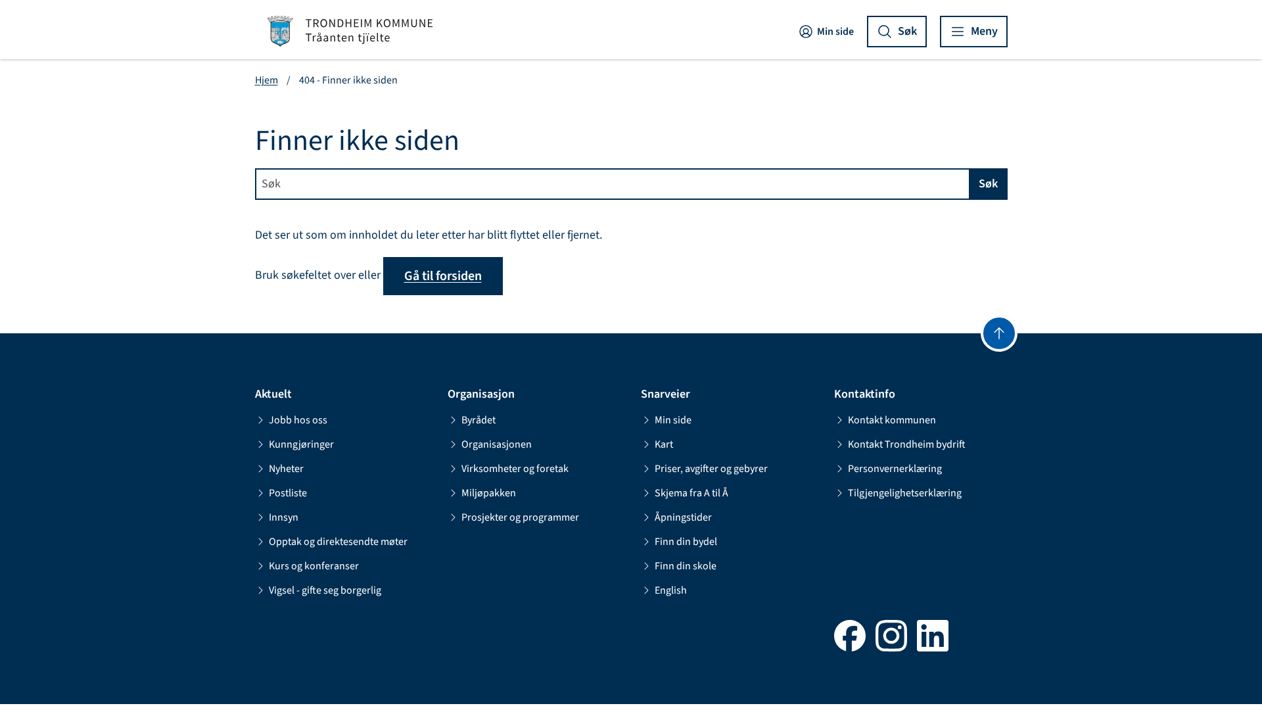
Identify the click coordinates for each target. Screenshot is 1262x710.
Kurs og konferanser (314, 566)
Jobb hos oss (298, 420)
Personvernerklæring (895, 469)
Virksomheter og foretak (515, 469)
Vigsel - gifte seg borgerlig (325, 590)
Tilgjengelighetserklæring (905, 493)
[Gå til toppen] (999, 333)
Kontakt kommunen (892, 420)
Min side (835, 31)
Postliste (288, 493)
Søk (988, 184)
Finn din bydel (686, 541)
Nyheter (286, 469)
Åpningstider (683, 517)
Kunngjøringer (301, 444)
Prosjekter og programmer (520, 517)
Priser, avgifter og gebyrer (711, 469)
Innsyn (283, 517)
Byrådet (478, 420)
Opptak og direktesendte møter (338, 541)
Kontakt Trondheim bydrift (907, 444)
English (671, 590)
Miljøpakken (488, 493)
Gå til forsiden (443, 276)
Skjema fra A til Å (691, 493)
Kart (664, 444)
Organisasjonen (496, 444)
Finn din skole (685, 566)
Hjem (266, 80)
